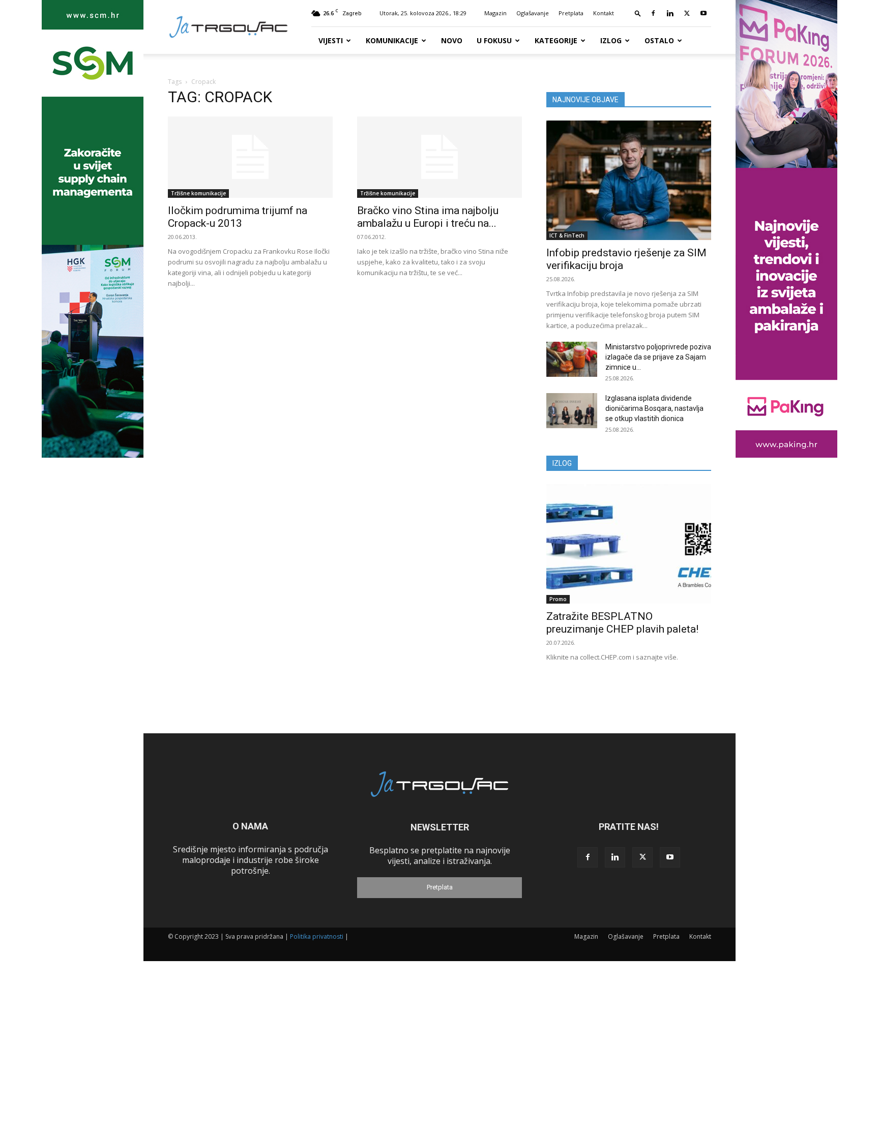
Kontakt (603, 13)
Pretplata (571, 13)
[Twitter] (686, 13)
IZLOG (562, 463)
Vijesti (330, 40)
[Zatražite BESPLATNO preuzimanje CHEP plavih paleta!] (628, 544)
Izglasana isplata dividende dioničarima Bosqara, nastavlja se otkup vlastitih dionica (654, 408)
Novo (451, 40)
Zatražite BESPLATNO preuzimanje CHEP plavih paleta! (622, 622)
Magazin (495, 13)
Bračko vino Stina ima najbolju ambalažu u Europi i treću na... (428, 216)
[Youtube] (703, 13)
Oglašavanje (532, 13)
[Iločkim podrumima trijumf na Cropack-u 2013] (250, 157)
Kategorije (556, 40)
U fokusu (494, 40)
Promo (558, 599)
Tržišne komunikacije (198, 193)
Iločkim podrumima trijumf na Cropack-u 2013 (237, 216)
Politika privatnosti (316, 936)
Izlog (611, 40)
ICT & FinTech (566, 235)
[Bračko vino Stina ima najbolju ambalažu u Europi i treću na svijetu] (439, 157)
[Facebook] (653, 13)
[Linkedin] (670, 13)
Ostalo (659, 40)
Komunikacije (392, 40)
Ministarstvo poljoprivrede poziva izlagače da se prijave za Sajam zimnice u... (658, 357)
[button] (638, 13)
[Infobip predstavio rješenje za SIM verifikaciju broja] (628, 180)
